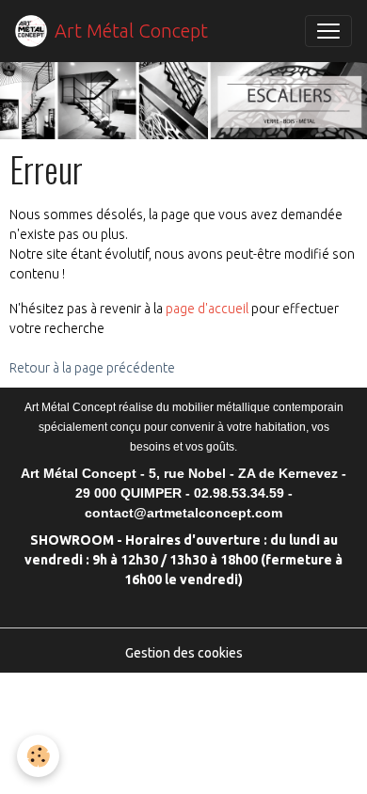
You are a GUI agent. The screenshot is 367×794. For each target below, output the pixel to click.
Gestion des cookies (184, 652)
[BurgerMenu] (328, 31)
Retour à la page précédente (92, 367)
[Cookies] (38, 756)
